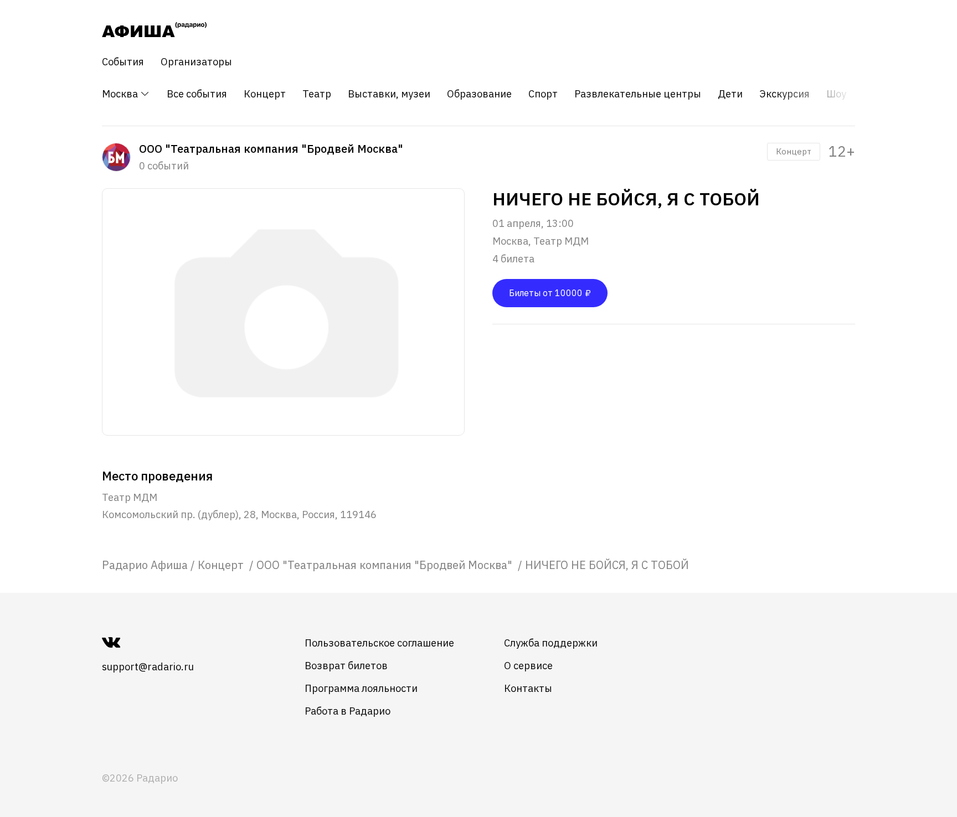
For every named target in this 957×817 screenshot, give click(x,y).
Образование (479, 94)
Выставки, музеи (389, 94)
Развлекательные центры (637, 94)
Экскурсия (784, 94)
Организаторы (196, 62)
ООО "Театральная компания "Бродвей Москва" (385, 564)
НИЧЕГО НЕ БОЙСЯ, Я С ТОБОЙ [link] (607, 564)
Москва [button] (121, 93)
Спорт (543, 94)
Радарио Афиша (145, 564)
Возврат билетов (346, 665)
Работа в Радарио (347, 711)
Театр (316, 94)
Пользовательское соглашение (379, 643)
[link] (145, 564)
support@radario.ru (148, 667)
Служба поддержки (551, 643)
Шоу (836, 94)
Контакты (528, 688)
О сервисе (528, 665)
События (123, 62)
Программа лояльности (361, 688)
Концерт (265, 94)
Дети (730, 94)
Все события (197, 94)
